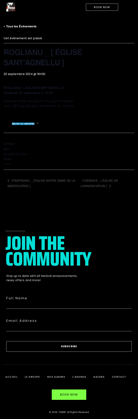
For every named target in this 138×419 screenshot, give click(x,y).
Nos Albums (56, 377)
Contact (119, 377)
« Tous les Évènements (20, 26)
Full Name (16, 298)
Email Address (21, 321)
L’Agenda (79, 377)
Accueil (11, 377)
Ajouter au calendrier (23, 123)
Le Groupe (32, 377)
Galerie (99, 377)
